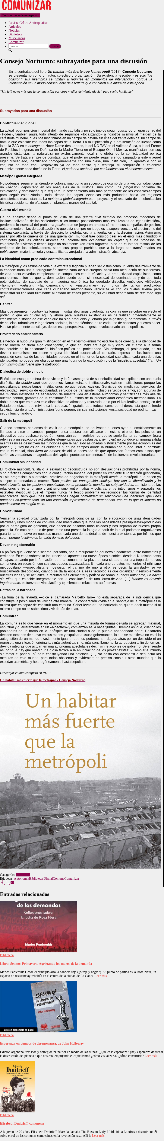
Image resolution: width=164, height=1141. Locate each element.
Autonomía (21, 878)
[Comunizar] (26, 11)
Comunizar (16, 42)
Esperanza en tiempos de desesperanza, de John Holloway (42, 1043)
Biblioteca (15, 34)
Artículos (15, 26)
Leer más (100, 976)
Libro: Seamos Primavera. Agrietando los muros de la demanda (46, 963)
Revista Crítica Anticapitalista (28, 23)
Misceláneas (17, 38)
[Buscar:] (29, 46)
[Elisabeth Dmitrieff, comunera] (17, 1111)
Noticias (14, 30)
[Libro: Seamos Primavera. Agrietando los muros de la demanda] (38, 951)
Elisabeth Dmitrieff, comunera (22, 1123)
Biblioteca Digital (41, 878)
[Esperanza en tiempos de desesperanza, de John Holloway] (38, 1031)
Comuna (58, 878)
